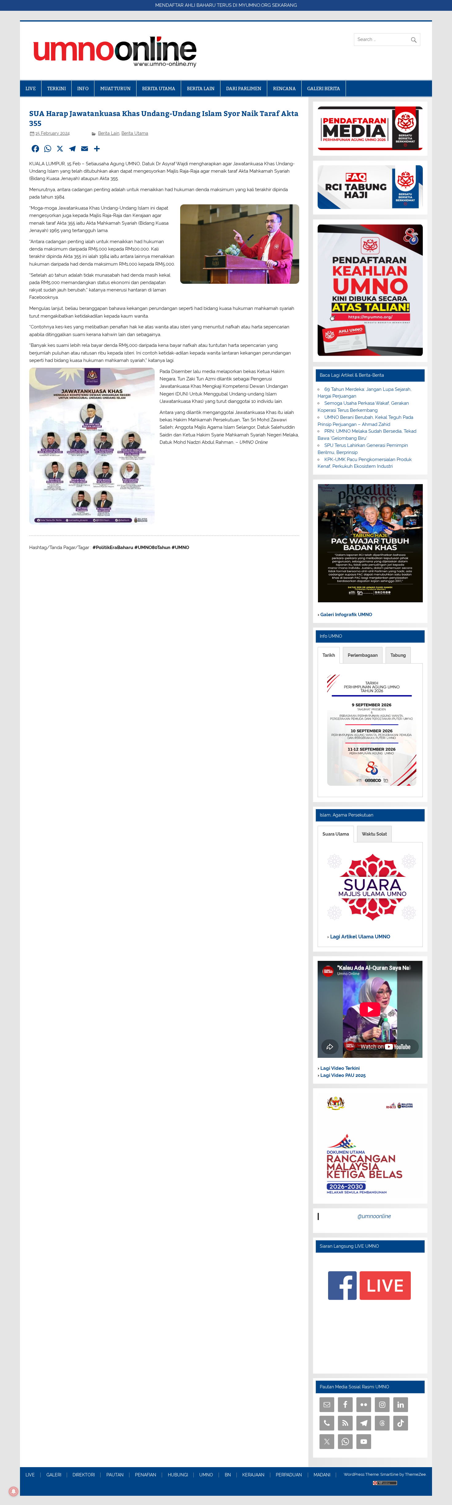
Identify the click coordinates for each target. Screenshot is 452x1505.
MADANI (322, 1475)
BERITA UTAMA (158, 88)
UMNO (206, 1475)
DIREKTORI (84, 1475)
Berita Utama (134, 133)
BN (228, 1475)
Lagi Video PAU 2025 (342, 1075)
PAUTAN (115, 1475)
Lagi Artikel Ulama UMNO (359, 937)
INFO (83, 88)
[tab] (329, 655)
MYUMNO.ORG (255, 5)
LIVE (31, 88)
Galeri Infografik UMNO (345, 614)
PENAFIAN (145, 1475)
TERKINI (56, 88)
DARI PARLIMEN (243, 88)
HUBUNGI (178, 1475)
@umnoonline (374, 1216)
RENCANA (284, 88)
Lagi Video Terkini (339, 1068)
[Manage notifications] (13, 1491)
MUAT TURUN (115, 88)
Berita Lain (108, 133)
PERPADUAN (289, 1475)
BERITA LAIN (201, 88)
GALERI (53, 1475)
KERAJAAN (253, 1475)
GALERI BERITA (323, 88)
